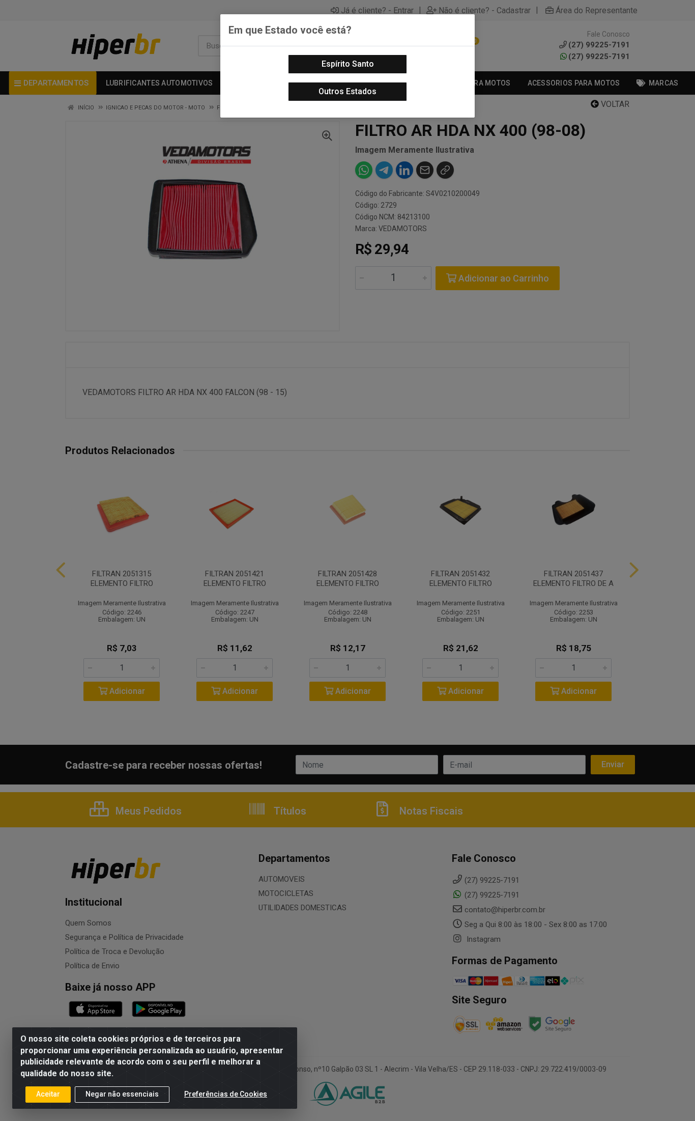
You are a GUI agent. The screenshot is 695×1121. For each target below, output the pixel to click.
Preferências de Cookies (225, 1094)
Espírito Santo (348, 64)
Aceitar (48, 1094)
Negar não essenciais (122, 1094)
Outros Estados (347, 91)
